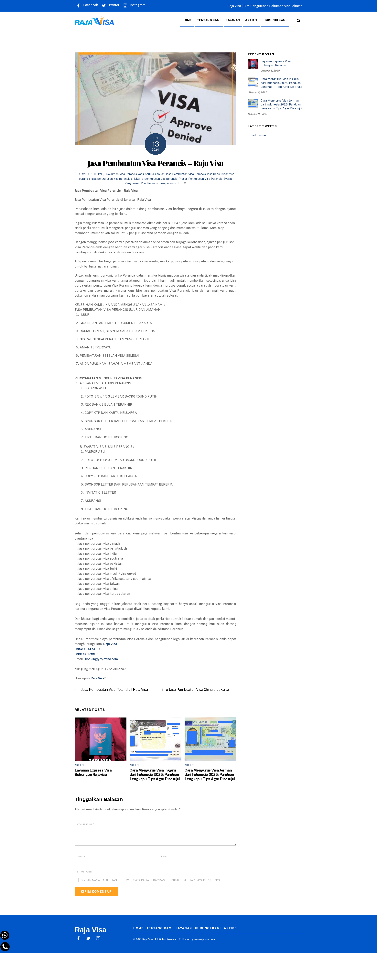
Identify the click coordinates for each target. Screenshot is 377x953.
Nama (82, 856)
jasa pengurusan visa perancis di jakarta (117, 178)
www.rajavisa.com (204, 939)
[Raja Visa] (94, 22)
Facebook (90, 5)
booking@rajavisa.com (101, 659)
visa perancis (168, 183)
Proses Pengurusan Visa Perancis (200, 178)
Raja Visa (97, 678)
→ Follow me (257, 135)
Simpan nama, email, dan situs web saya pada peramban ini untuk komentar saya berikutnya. (151, 880)
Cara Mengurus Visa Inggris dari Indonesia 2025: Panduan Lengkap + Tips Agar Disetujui (155, 774)
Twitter (113, 5)
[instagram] (98, 937)
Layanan (233, 20)
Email (166, 856)
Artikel (251, 20)
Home (187, 20)
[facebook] (78, 937)
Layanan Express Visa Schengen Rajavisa (93, 772)
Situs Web (84, 871)
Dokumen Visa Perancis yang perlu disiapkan (135, 174)
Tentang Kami (209, 20)
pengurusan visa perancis (161, 178)
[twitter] (88, 937)
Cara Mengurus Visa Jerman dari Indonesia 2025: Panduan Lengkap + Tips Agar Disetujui (210, 774)
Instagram (137, 5)
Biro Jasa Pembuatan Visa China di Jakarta (195, 689)
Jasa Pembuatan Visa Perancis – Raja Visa (155, 163)
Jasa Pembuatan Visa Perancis (186, 174)
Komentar (85, 824)
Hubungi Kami (275, 20)
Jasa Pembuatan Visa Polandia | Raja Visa (114, 689)
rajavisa (83, 174)
